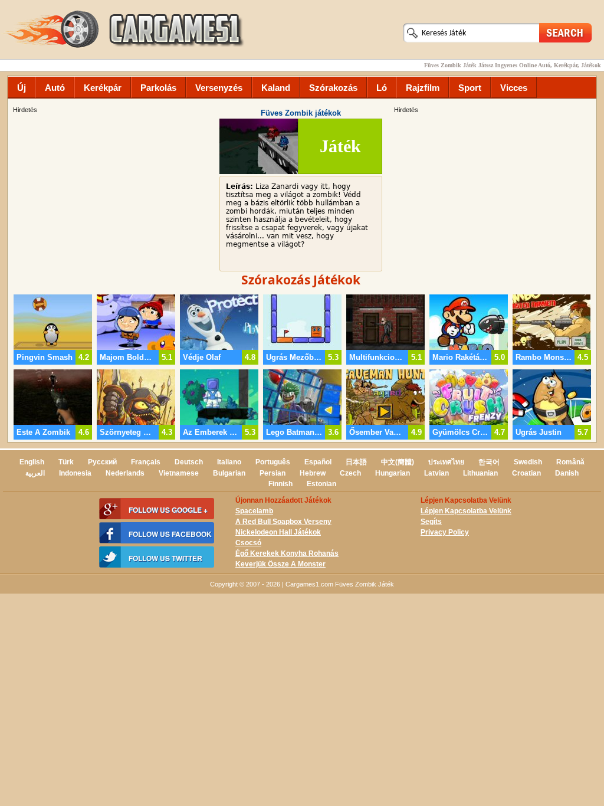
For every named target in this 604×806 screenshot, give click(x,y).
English (31, 462)
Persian (272, 473)
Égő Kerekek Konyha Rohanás (287, 553)
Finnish (280, 484)
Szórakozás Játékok (300, 279)
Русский (102, 462)
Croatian (526, 473)
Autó (55, 88)
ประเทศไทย (446, 462)
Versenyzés (218, 88)
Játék (340, 146)
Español (317, 462)
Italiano (229, 462)
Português (272, 462)
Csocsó (248, 543)
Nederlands (125, 473)
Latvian (436, 473)
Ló (381, 88)
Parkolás (158, 88)
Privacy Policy (445, 532)
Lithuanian (480, 473)
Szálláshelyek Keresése (565, 32)
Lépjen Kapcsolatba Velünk (466, 511)
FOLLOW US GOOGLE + (168, 509)
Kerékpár (103, 88)
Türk (66, 462)
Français (145, 462)
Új (21, 88)
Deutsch (189, 462)
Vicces (513, 88)
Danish (567, 473)
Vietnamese (179, 473)
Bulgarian (229, 473)
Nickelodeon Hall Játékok (278, 532)
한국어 (489, 462)
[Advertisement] (494, 197)
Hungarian (392, 473)
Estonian (321, 484)
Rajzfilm (422, 88)
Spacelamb (254, 511)
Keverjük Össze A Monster (280, 564)
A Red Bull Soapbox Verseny (283, 521)
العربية (35, 473)
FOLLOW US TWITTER (165, 558)
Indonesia (75, 473)
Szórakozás (333, 88)
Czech (350, 473)
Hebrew (313, 473)
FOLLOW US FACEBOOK (170, 534)
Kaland (275, 88)
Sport (469, 88)
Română (570, 462)
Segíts (431, 521)
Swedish (528, 462)
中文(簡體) (397, 462)
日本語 (356, 462)
